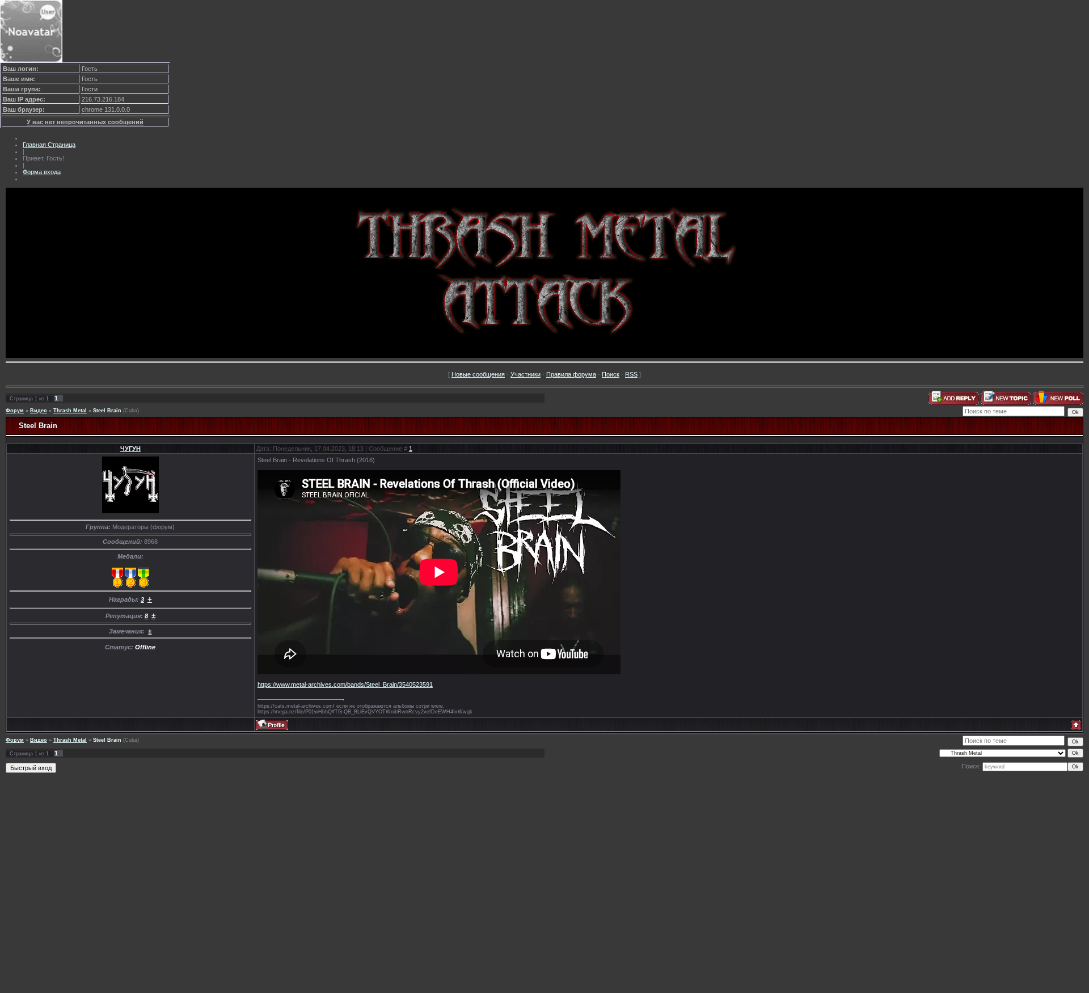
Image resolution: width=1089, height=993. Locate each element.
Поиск (610, 374)
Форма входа (42, 171)
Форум (15, 410)
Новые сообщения (478, 374)
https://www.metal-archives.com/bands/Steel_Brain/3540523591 (345, 684)
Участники (525, 374)
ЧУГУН (130, 448)
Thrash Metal (70, 410)
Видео (38, 410)
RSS (631, 374)
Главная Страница (49, 144)
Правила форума (571, 374)
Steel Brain (107, 410)
